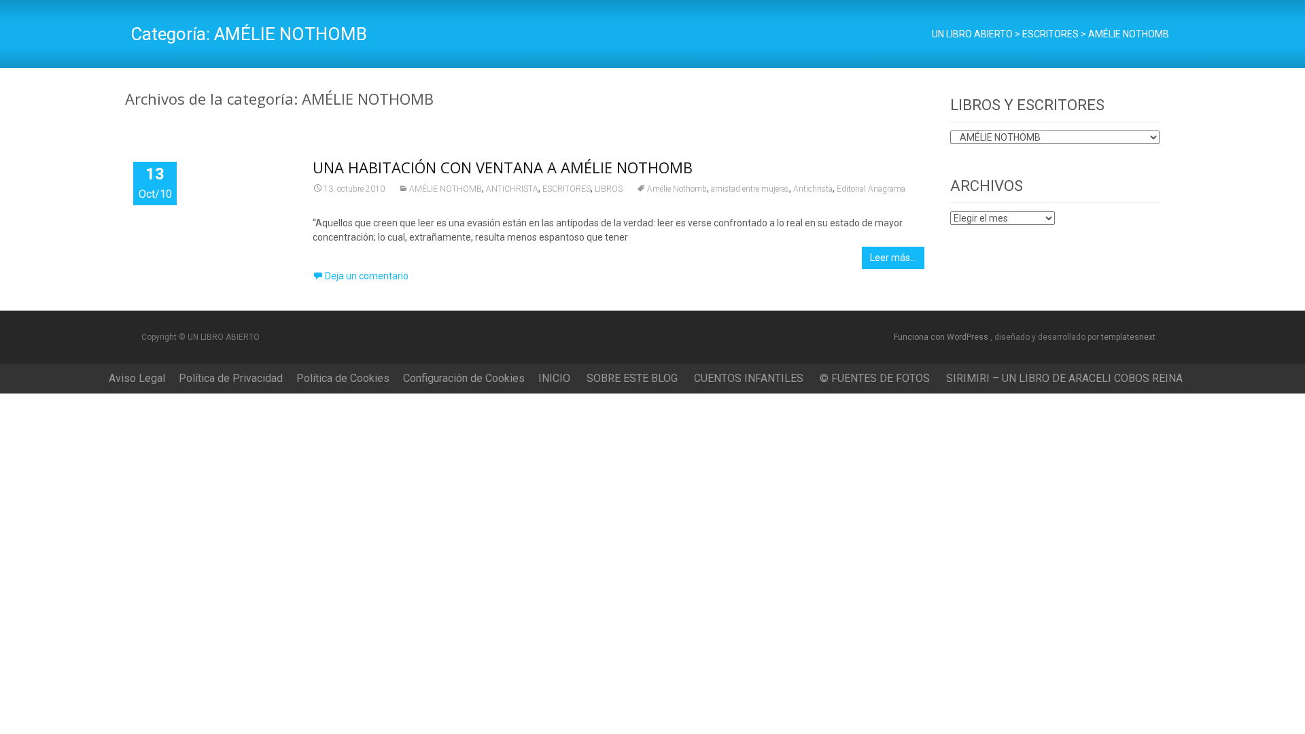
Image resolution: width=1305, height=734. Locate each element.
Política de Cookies (342, 378)
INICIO (554, 378)
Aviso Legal (137, 378)
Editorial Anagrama (871, 189)
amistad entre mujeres (750, 189)
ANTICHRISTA (512, 189)
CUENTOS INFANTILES (748, 378)
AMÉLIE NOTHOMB (445, 189)
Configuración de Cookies (464, 378)
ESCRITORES (566, 189)
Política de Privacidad (231, 378)
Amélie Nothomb (677, 189)
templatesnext (1128, 337)
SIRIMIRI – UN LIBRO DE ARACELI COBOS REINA (1064, 378)
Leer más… (893, 257)
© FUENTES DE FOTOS (875, 378)
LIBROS (609, 189)
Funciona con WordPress (942, 337)
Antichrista (813, 189)
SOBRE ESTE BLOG (632, 378)
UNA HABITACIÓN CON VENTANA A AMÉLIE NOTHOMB (503, 167)
